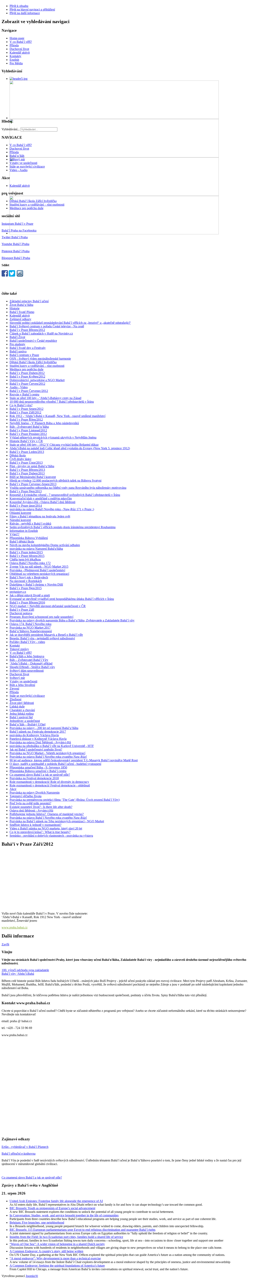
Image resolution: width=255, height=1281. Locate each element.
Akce (13, 789)
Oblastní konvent (20, 512)
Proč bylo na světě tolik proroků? (30, 803)
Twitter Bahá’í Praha (15, 237)
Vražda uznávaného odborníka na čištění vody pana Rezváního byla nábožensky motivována (68, 487)
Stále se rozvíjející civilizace (27, 166)
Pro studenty (17, 344)
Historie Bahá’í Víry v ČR (26, 441)
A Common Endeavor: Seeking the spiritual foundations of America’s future (57, 1265)
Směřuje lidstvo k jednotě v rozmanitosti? (35, 825)
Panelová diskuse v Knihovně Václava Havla (38, 738)
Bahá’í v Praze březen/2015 (27, 556)
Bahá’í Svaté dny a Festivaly (28, 347)
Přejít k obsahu (19, 6)
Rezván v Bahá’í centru (24, 394)
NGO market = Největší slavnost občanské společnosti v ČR (48, 606)
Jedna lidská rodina (22, 713)
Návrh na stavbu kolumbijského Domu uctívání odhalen (45, 545)
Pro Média (16, 63)
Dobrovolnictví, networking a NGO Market (37, 380)
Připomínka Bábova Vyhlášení (29, 538)
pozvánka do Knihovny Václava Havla (34, 735)
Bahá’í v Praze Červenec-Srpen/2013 (33, 484)
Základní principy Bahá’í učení (29, 301)
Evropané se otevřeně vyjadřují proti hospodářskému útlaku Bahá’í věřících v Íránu (62, 599)
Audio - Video (19, 387)
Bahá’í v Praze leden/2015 (26, 552)
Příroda (14, 45)
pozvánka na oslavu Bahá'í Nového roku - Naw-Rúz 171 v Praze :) (52, 509)
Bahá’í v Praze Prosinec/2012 (28, 434)
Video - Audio (18, 170)
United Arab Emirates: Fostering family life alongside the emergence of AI (56, 1201)
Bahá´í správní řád (21, 717)
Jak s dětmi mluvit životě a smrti (30, 595)
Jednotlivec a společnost (25, 720)
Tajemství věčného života (25, 796)
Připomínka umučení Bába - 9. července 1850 (38, 767)
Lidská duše (17, 706)
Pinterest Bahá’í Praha (15, 251)
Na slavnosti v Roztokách (26, 581)
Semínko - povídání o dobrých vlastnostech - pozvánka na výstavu (51, 835)
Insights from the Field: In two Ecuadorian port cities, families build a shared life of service (66, 1237)
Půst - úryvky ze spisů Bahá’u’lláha (32, 466)
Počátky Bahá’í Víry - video (27, 642)
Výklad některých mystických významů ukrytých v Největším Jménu (53, 437)
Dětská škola (18, 455)
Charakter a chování (22, 710)
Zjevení (14, 688)
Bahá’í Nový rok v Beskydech (29, 577)
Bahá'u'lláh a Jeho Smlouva (27, 656)
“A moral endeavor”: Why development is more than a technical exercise (55, 1258)
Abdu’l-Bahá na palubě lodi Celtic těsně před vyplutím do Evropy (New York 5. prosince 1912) (70, 448)
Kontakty (15, 56)
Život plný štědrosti (22, 703)
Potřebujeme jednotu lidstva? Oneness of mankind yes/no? (47, 814)
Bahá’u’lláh (17, 155)
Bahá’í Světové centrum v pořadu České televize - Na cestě (47, 326)
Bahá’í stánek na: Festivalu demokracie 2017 (38, 731)
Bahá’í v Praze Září (22, 609)
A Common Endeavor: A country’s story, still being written (46, 1251)
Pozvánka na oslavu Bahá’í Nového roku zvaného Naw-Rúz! (48, 756)
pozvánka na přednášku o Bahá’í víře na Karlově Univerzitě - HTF (52, 746)
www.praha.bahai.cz (14, 927)
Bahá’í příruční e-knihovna (18, 1153)
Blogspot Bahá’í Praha (16, 258)
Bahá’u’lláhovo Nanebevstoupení (31, 631)
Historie (15, 308)
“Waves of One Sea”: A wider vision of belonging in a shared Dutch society (57, 1244)
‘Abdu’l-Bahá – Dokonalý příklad (31, 663)
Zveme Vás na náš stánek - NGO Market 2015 (39, 566)
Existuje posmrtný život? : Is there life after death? (41, 807)
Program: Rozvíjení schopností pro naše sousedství (41, 616)
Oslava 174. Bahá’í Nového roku (30, 624)
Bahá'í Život (17, 337)
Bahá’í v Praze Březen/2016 (27, 602)
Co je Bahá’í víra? (21, 405)
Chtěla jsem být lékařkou (25, 559)
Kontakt (15, 645)
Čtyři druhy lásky (20, 459)
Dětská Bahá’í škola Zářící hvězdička (33, 201)
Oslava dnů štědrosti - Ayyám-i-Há (31, 810)
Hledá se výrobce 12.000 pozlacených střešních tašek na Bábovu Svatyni (55, 480)
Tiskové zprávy (19, 649)
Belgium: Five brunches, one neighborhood (37, 1222)
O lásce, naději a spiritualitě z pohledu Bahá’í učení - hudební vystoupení (55, 764)
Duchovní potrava (21, 613)
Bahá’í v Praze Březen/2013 (27, 469)
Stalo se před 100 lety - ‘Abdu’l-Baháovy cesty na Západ (45, 398)
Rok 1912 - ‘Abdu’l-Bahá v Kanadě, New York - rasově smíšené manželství (57, 416)
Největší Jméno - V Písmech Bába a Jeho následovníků (44, 423)
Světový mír (17, 159)
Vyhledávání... (11, 129)
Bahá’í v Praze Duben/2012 (27, 373)
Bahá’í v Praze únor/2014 (26, 505)
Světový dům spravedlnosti (27, 670)
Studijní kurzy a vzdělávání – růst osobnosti (37, 204)
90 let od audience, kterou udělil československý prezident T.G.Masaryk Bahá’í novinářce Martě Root (74, 760)
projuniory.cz (18, 591)
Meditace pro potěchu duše (26, 208)
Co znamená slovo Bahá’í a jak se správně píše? (40, 774)
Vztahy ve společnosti (23, 163)
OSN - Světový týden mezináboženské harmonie (40, 358)
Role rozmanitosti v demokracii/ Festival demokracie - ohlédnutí (50, 785)
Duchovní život (19, 49)
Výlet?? (14, 534)
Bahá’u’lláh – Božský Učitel (27, 724)
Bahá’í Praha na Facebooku (19, 230)
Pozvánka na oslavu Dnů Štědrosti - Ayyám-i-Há (40, 742)
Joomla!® (32, 1276)
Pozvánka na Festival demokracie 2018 (34, 778)
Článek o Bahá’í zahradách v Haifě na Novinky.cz (41, 333)
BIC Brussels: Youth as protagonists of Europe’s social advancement (52, 1208)
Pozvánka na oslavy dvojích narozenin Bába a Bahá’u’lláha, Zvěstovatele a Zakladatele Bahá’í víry (72, 620)
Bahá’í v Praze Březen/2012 (27, 330)
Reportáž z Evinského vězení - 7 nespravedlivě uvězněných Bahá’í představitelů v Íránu (65, 495)
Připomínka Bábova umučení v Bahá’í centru (38, 771)
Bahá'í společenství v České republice (33, 340)
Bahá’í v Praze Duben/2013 (27, 473)
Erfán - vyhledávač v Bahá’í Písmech (25, 1146)
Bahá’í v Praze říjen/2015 (26, 588)
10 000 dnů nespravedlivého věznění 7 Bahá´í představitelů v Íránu (52, 401)
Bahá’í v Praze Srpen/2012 (26, 408)
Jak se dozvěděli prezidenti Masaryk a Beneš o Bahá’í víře (46, 634)
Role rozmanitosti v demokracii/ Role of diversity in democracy (49, 781)
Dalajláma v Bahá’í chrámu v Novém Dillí (36, 584)
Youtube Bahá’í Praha (15, 244)
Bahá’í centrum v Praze (24, 355)
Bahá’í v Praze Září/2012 (25, 412)
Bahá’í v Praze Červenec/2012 (29, 391)
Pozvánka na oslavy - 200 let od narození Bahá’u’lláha (44, 728)
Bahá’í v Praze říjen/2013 (26, 491)
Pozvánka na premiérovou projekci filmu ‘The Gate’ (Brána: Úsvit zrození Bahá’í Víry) (65, 799)
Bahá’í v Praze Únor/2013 (26, 462)
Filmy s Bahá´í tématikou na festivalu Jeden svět (40, 516)
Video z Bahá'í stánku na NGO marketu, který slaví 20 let (46, 828)
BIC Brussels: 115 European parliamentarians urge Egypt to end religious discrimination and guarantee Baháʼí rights (82, 1229)
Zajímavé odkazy (20, 319)
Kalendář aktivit (20, 52)
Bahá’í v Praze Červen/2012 (27, 383)
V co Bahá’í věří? (21, 41)
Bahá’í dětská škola (22, 541)
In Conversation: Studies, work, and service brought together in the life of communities (64, 1215)
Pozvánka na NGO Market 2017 (30, 627)
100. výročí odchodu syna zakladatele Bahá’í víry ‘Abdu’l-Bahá (25, 971)
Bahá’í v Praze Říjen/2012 (26, 419)
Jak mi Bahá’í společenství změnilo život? (36, 749)
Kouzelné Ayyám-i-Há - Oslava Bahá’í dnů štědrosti (42, 502)
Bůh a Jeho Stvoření (22, 685)
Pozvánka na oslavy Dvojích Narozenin (35, 792)
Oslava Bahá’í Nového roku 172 (30, 563)
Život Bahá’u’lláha (21, 304)
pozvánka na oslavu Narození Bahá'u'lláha (36, 548)
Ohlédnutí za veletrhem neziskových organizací (39, 573)
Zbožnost (15, 699)
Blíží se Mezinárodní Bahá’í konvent (33, 477)
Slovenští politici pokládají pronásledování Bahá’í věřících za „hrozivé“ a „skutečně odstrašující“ (70, 322)
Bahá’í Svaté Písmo (22, 312)
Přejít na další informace (25, 13)
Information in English (24, 530)
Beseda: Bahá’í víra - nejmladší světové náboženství (42, 638)
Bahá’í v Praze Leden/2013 (27, 452)
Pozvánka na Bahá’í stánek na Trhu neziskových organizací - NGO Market (57, 821)
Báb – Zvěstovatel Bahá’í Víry (29, 660)
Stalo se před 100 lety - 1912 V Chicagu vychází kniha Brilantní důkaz (54, 444)
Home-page (17, 38)
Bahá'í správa (18, 351)
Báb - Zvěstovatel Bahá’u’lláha (29, 426)
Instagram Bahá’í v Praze (17, 223)
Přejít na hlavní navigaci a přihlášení (32, 9)
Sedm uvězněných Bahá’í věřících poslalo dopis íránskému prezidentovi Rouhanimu (63, 527)
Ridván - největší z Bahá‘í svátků (30, 523)
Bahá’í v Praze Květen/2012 (27, 376)
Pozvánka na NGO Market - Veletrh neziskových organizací (47, 753)
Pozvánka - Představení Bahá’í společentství (37, 570)
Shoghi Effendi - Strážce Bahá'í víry (32, 667)
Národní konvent (20, 520)
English (14, 59)
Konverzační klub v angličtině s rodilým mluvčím (41, 498)
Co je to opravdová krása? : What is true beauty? (40, 832)
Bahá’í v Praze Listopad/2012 (28, 430)
